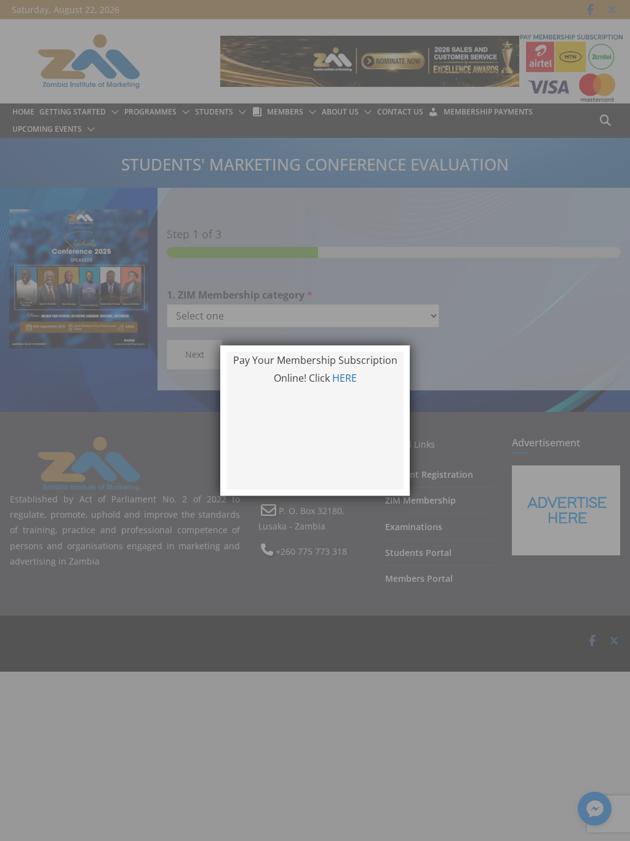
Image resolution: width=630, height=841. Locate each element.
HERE (344, 378)
